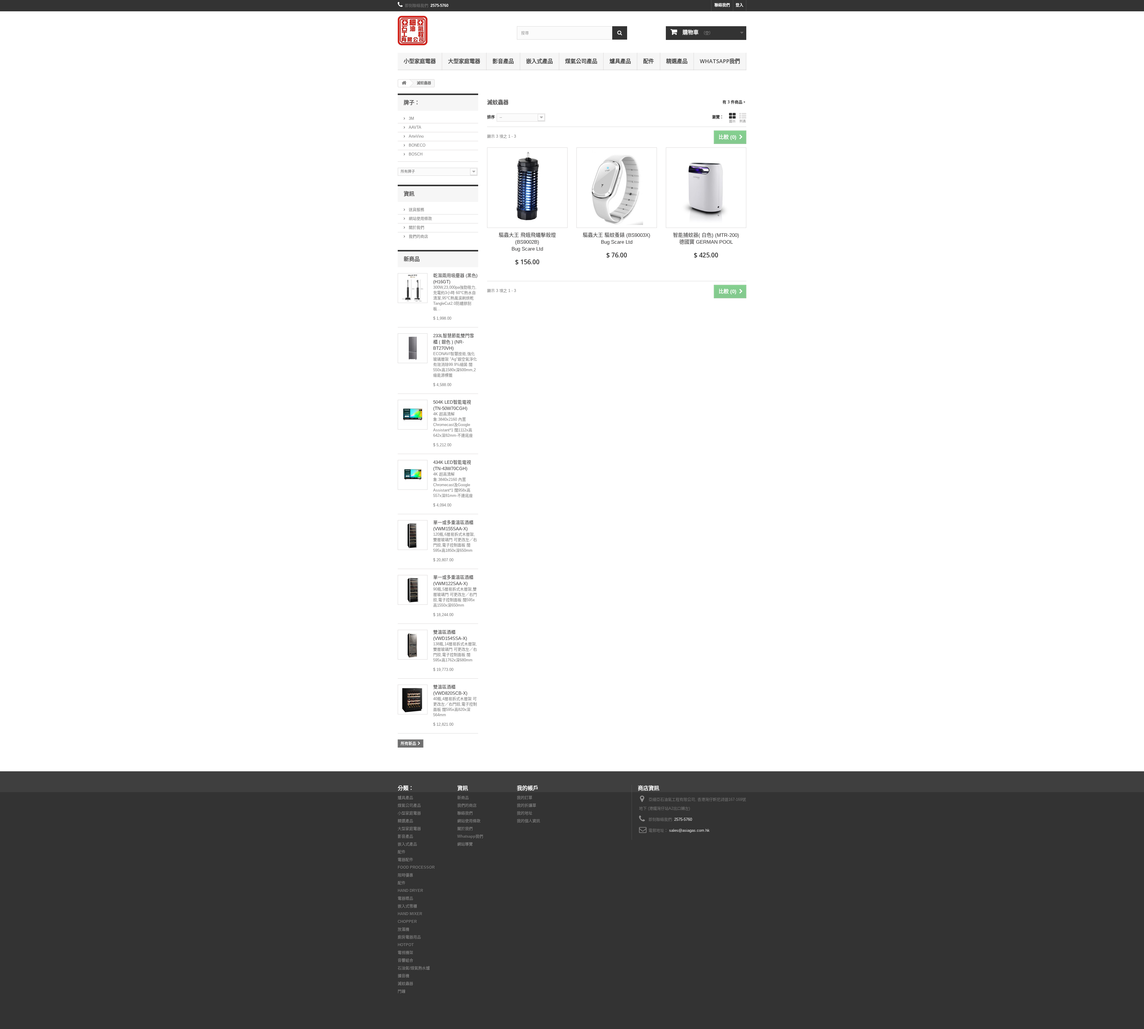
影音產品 (503, 61)
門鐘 (401, 991)
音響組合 (405, 960)
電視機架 (405, 952)
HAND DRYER (410, 890)
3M (411, 118)
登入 (739, 5)
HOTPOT (406, 945)
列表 (742, 121)
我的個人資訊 (528, 821)
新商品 (412, 258)
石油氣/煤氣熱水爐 (414, 968)
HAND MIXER (410, 914)
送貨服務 (416, 209)
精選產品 (677, 61)
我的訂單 (524, 797)
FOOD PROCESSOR (416, 867)
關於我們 (416, 227)
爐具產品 (620, 61)
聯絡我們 (722, 5)
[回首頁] (404, 83)
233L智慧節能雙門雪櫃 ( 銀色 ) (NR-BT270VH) (453, 342)
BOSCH (415, 154)
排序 (491, 117)
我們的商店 (418, 236)
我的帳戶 (527, 788)
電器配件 (405, 859)
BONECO (416, 145)
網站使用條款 (420, 218)
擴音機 (403, 976)
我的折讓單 (526, 805)
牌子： (412, 102)
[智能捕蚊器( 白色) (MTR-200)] (706, 187)
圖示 (732, 121)
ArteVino (416, 136)
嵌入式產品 (539, 61)
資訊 (409, 193)
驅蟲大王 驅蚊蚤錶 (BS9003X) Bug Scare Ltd (616, 238)
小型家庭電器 (420, 61)
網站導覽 (465, 844)
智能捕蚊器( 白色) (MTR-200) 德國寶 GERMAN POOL (706, 238)
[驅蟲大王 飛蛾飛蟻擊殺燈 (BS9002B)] (527, 187)
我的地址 (524, 813)
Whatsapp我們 (720, 61)
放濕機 (403, 929)
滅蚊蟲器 (405, 983)
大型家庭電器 (464, 61)
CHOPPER (407, 921)
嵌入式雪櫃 (407, 906)
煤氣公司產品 (581, 61)
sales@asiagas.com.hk (689, 830)
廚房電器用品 (409, 937)
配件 (648, 61)
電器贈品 (405, 898)
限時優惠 (405, 875)
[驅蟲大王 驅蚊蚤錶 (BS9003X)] (616, 187)
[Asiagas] (453, 30)
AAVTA (414, 127)
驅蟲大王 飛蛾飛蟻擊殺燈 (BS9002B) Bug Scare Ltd (527, 242)
